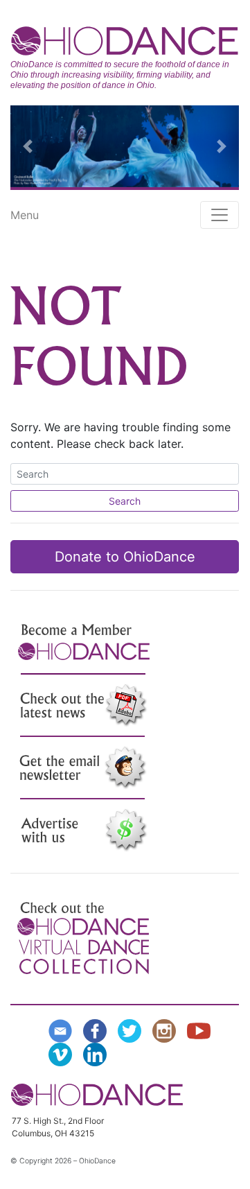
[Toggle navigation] (219, 215)
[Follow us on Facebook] (97, 1029)
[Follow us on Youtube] (201, 1029)
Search (125, 501)
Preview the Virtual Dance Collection (83, 938)
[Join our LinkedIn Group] (97, 1053)
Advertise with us (83, 830)
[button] (27, 146)
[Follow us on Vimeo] (63, 1053)
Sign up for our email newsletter (83, 768)
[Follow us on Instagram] (166, 1029)
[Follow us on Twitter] (132, 1029)
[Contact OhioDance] (63, 1029)
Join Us (83, 643)
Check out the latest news (83, 706)
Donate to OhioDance (125, 556)
